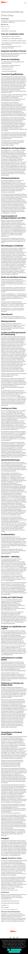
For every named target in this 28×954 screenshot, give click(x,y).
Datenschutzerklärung (14, 951)
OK (8, 949)
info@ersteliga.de (5, 28)
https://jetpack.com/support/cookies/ (9, 890)
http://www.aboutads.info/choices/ (9, 396)
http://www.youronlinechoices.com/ (9, 398)
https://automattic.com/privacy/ (14, 887)
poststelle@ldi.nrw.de (13, 909)
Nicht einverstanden (16, 949)
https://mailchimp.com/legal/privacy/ (9, 567)
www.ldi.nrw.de (4, 909)
